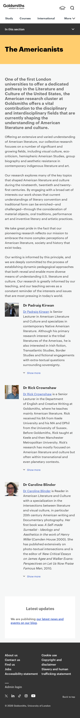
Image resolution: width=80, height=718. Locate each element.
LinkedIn (12, 695)
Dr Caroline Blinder (37, 491)
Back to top (69, 696)
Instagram (26, 695)
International (46, 18)
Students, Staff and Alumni (62, 8)
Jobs (8, 669)
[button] (73, 29)
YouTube (33, 695)
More (67, 18)
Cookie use (49, 655)
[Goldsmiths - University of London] (13, 6)
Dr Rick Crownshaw (37, 394)
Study (9, 18)
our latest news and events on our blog (37, 621)
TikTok (19, 695)
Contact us (12, 660)
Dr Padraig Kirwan (36, 311)
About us (11, 655)
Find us (10, 664)
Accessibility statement (21, 674)
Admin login (13, 687)
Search (72, 8)
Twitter (6, 695)
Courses (25, 18)
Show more (34, 372)
